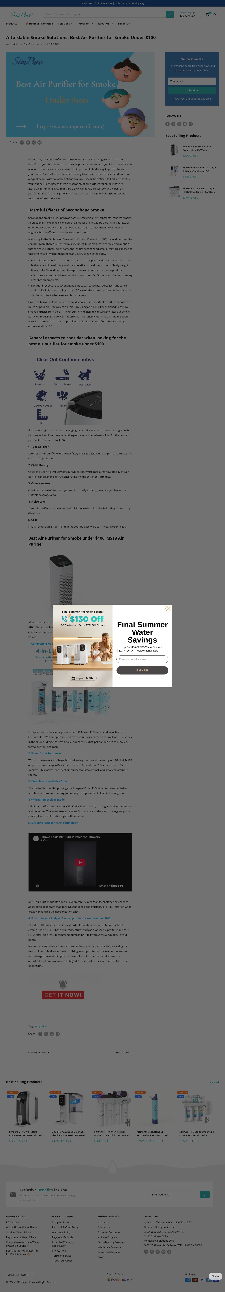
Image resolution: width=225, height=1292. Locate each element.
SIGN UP (142, 670)
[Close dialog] (168, 608)
